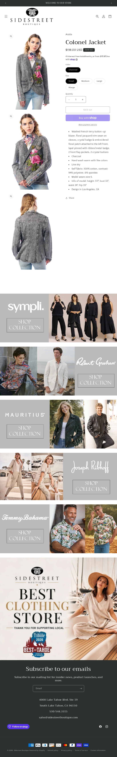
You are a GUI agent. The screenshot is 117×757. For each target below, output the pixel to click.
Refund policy (53, 750)
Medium (86, 82)
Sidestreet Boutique (21, 750)
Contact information (98, 750)
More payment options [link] (88, 125)
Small (73, 82)
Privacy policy (66, 750)
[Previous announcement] (5, 3)
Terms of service (81, 750)
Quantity (69, 94)
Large (101, 82)
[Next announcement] (111, 3)
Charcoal (74, 70)
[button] (6, 16)
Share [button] (71, 198)
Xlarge (73, 88)
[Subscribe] (81, 688)
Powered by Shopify (37, 750)
